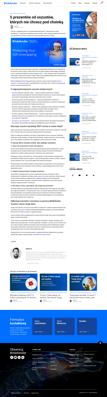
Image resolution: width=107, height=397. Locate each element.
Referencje (26, 393)
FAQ (51, 354)
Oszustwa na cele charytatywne (20, 121)
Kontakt (95, 3)
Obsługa (86, 3)
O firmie (73, 3)
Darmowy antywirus (89, 354)
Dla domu (23, 3)
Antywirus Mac (73, 362)
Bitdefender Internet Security (42, 234)
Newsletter (53, 358)
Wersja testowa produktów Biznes (39, 368)
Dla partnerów (47, 3)
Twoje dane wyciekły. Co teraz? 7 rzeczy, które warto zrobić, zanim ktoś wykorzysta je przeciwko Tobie (89, 141)
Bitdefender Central (37, 354)
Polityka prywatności (16, 393)
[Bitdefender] (10, 3)
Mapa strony (53, 365)
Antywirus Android (74, 354)
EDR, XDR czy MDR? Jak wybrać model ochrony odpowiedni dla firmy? (89, 119)
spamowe (40, 176)
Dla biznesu (85, 77)
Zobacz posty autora (33, 263)
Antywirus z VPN (88, 358)
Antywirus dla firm (74, 366)
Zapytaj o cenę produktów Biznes (39, 363)
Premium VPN (87, 361)
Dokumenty (53, 369)
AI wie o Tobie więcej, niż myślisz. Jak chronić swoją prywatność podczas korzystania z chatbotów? (89, 103)
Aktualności (85, 55)
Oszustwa (14, 93)
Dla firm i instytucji (34, 3)
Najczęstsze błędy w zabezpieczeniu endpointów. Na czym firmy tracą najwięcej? (89, 82)
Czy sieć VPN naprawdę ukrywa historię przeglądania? (88, 159)
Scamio (23, 209)
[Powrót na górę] (100, 343)
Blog (80, 3)
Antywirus (72, 349)
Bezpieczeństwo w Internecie (18, 13)
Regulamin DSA (35, 393)
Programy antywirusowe (90, 365)
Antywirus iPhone (74, 358)
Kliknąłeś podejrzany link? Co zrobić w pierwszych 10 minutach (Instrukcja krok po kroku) (89, 64)
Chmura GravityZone (37, 358)
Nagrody (52, 361)
